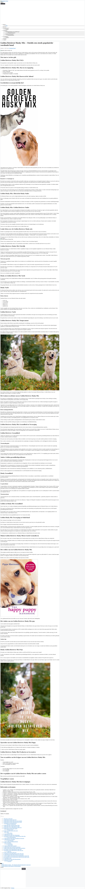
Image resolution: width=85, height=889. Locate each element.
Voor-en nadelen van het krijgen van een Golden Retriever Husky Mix (16, 855)
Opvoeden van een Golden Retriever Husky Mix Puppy (14, 853)
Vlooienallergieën (10, 840)
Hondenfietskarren (11, 32)
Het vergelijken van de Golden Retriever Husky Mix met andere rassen (16, 857)
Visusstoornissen (10, 844)
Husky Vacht (6, 831)
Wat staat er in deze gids (8, 818)
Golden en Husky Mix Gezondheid (10, 845)
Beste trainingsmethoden (11, 837)
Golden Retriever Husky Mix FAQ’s (10, 819)
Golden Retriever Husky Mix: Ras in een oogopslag (13, 820)
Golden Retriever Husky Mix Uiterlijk (10, 828)
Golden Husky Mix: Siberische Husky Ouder (12, 825)
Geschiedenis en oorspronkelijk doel (10, 823)
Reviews (4, 26)
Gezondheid (5, 36)
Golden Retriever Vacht (8, 834)
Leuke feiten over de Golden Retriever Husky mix (13, 827)
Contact (4, 39)
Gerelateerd (9, 861)
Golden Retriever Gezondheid (9, 839)
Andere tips (9, 851)
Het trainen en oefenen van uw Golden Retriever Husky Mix (15, 836)
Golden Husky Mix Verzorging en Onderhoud (12, 847)
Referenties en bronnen (8, 860)
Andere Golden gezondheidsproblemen (11, 841)
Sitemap (12, 887)
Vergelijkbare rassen (7, 858)
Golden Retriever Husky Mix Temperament (12, 835)
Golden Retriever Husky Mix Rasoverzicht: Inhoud (13, 822)
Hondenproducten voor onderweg (12, 31)
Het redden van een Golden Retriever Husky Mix (13, 849)
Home (4, 24)
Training (4, 38)
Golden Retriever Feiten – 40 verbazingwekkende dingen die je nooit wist (15, 864)
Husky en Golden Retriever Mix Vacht (11, 830)
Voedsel (7, 37)
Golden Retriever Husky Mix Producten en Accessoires (14, 854)
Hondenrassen (6, 28)
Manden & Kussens (9, 34)
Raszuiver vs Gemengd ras (11, 824)
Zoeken (1, 867)
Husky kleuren (9, 832)
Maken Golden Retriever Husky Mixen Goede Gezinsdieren (14, 848)
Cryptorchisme (9, 843)
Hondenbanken (11, 35)
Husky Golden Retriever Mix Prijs (10, 852)
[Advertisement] (42, 14)
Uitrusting (5, 30)
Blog (6, 25)
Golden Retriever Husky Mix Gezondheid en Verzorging (14, 838)
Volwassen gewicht (10, 829)
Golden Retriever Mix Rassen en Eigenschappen (11, 866)
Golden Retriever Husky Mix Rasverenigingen (12, 859)
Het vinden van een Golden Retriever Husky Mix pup (13, 850)
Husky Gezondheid (7, 842)
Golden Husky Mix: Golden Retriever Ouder (12, 826)
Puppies (7, 29)
